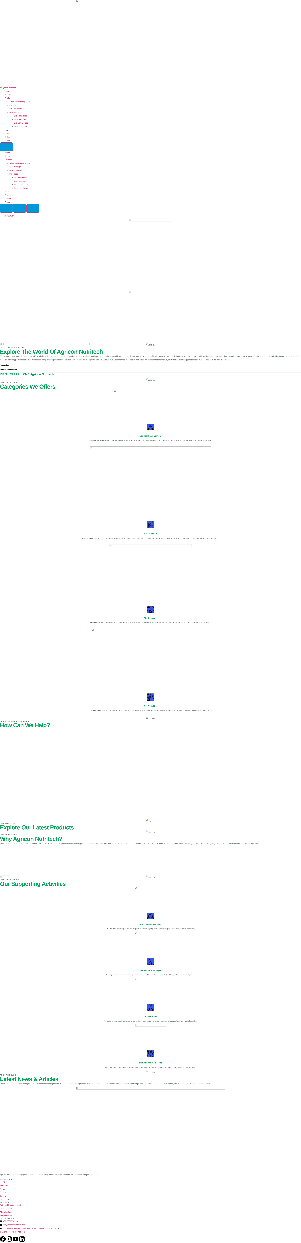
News (7, 130)
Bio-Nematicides (21, 123)
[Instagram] (9, 1239)
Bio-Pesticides (15, 112)
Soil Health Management (19, 102)
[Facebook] (3, 1239)
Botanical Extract (21, 126)
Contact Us (9, 141)
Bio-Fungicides (20, 116)
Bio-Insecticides (20, 119)
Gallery (8, 137)
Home (7, 91)
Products (8, 98)
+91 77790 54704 (9, 216)
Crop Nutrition (15, 105)
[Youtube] (16, 1239)
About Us (8, 95)
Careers (8, 134)
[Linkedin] (22, 1239)
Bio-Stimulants (15, 109)
